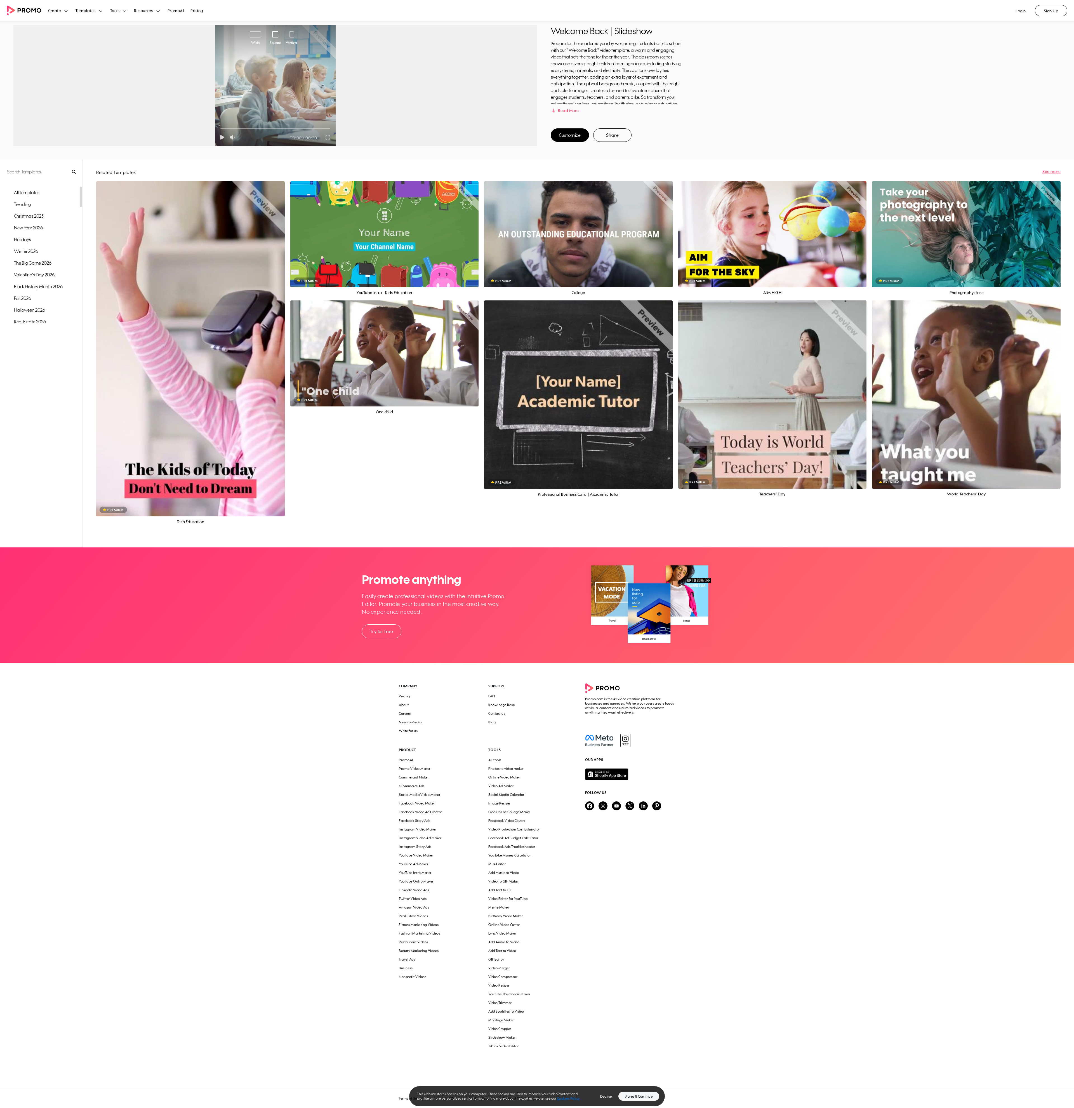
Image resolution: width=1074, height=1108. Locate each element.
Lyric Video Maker (502, 933)
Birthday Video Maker (505, 916)
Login (1021, 10)
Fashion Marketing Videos (419, 933)
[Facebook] (599, 740)
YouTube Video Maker (416, 855)
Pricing (196, 10)
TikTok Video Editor (503, 1046)
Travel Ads (407, 959)
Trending (22, 204)
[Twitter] (629, 806)
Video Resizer (499, 985)
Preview (190, 342)
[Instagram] (625, 740)
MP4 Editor (497, 864)
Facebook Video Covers (506, 820)
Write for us (408, 731)
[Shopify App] (630, 774)
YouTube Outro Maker (416, 881)
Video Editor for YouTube (507, 899)
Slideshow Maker (502, 1037)
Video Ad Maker (501, 786)
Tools (115, 10)
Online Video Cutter (504, 925)
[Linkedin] (643, 806)
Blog (492, 722)
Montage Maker (501, 1020)
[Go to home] (27, 11)
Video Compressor (502, 977)
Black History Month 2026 (38, 286)
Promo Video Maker (414, 768)
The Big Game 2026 (32, 263)
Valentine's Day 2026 (34, 274)
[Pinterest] (656, 806)
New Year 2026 (28, 227)
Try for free (381, 631)
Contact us (496, 713)
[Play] (222, 137)
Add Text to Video (502, 951)
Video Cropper (499, 1029)
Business (406, 968)
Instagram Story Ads (415, 846)
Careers (405, 713)
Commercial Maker (414, 777)
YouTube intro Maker (415, 873)
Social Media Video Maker (419, 794)
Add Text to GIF (500, 890)
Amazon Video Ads (414, 907)
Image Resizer (499, 803)
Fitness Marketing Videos (419, 925)
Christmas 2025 (29, 216)
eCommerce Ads (412, 786)
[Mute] (233, 137)
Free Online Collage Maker (509, 812)
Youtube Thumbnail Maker (509, 994)
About (404, 705)
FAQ (491, 696)
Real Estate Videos (413, 916)
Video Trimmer (500, 1003)
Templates (86, 10)
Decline (606, 1096)
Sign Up (1051, 10)
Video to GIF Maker (503, 881)
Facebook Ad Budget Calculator (513, 838)
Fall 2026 (22, 298)
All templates (26, 192)
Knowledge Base (501, 705)
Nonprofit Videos (412, 977)
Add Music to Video (503, 873)
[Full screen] (328, 137)
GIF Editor (496, 959)
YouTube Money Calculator (509, 855)
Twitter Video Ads (413, 899)
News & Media (410, 722)
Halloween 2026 (29, 310)
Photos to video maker (506, 768)
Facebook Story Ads (414, 820)
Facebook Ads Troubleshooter (511, 846)
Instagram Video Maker (417, 829)
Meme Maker (498, 907)
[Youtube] (616, 806)
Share (612, 135)
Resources (143, 10)
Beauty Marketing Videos (419, 951)
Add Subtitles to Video (506, 1011)
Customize (570, 135)
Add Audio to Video (503, 942)
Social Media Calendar (506, 794)
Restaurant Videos (413, 942)
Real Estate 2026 (30, 321)
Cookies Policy (568, 1098)
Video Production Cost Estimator (514, 829)
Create (54, 10)
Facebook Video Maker (417, 803)
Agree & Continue (639, 1096)
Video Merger (499, 968)
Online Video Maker (504, 777)
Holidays (22, 239)
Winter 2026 (26, 251)
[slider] (220, 128)
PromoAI (176, 10)
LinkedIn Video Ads (414, 890)
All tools (494, 760)
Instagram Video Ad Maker (420, 838)
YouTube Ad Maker (413, 864)
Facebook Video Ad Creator (420, 812)
